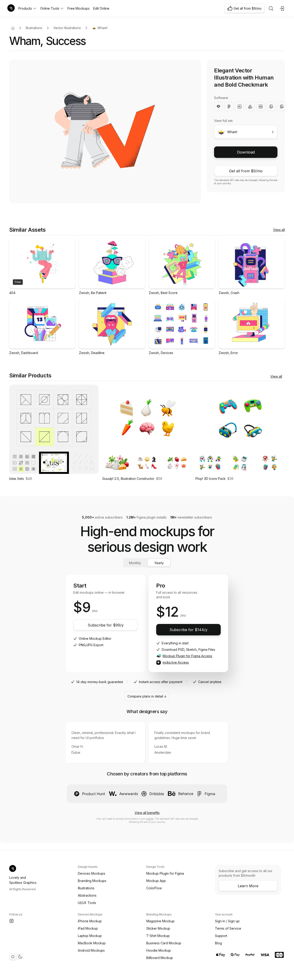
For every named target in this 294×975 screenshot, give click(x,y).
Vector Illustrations (67, 28)
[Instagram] (11, 921)
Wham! (102, 28)
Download (246, 152)
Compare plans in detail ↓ (147, 696)
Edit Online (101, 8)
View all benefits (147, 813)
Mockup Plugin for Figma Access (187, 656)
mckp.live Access (176, 662)
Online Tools (49, 8)
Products (25, 8)
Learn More (248, 886)
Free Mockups (79, 8)
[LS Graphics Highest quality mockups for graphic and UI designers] (11, 8)
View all (279, 230)
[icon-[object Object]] (271, 8)
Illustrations (34, 28)
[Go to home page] (13, 28)
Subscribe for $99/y (106, 625)
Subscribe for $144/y (188, 629)
